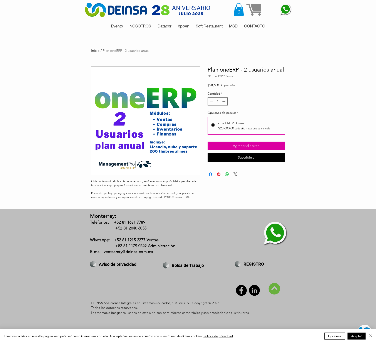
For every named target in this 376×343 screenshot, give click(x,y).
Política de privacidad (218, 336)
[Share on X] (235, 174)
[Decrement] (211, 101)
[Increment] (224, 101)
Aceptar (356, 336)
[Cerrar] (370, 336)
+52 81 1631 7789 (129, 222)
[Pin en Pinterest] (218, 174)
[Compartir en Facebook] (210, 174)
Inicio (95, 51)
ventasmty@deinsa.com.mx (128, 251)
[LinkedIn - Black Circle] (254, 290)
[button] (238, 9)
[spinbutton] (218, 101)
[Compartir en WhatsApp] (227, 174)
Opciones (334, 336)
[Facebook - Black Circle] (241, 290)
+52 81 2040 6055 (131, 228)
